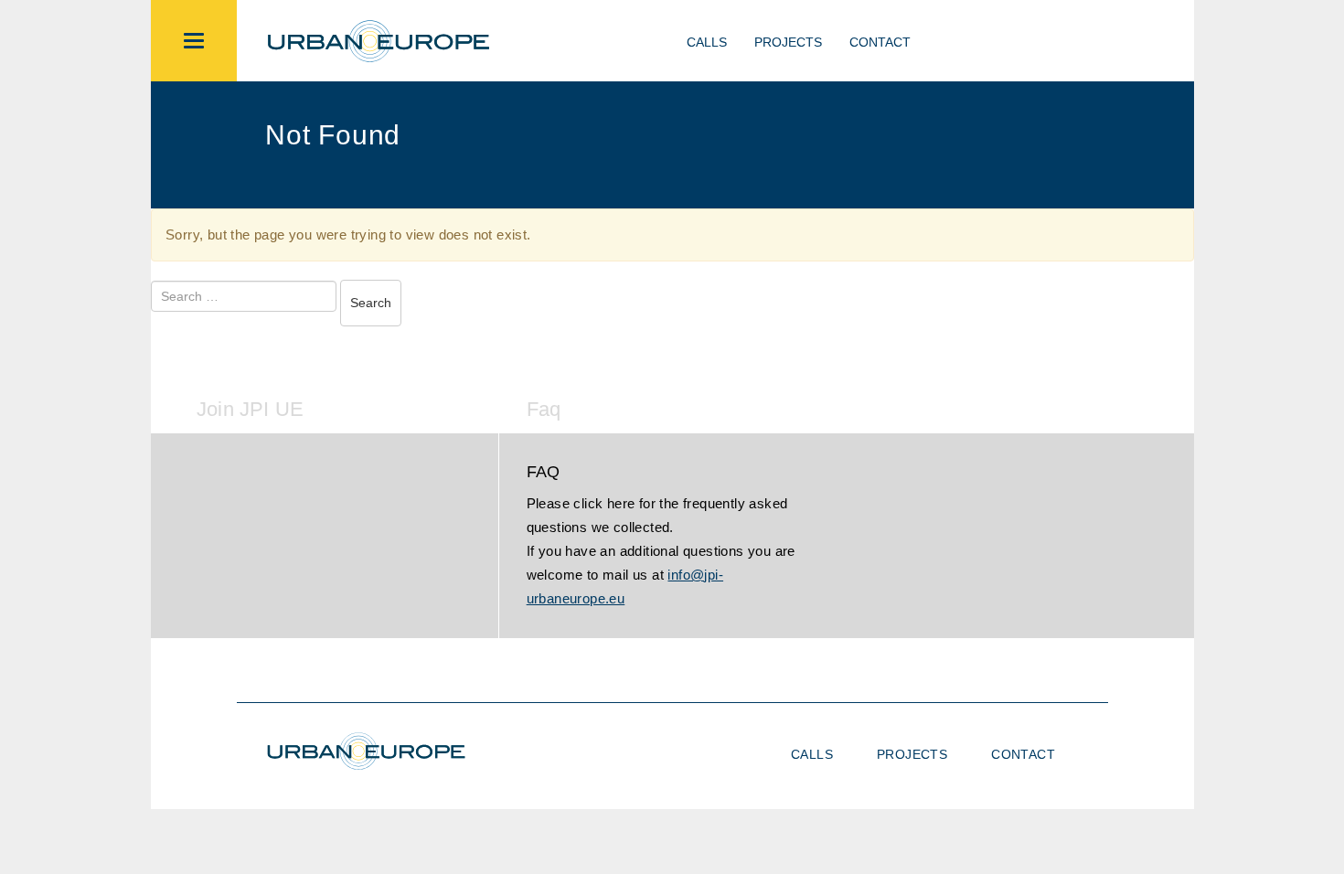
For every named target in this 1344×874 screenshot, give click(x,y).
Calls (707, 42)
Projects (788, 42)
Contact (880, 42)
